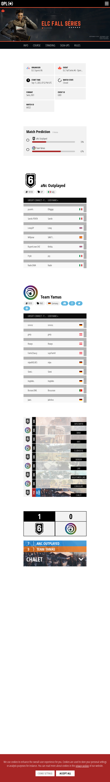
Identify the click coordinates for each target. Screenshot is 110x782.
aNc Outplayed (53, 185)
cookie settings (45, 773)
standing (50, 45)
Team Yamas (51, 297)
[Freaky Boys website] (26, 308)
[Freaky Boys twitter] (79, 303)
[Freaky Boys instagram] (72, 303)
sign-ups (64, 45)
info (25, 45)
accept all (65, 773)
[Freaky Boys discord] (64, 303)
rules (77, 45)
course (37, 45)
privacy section (82, 766)
